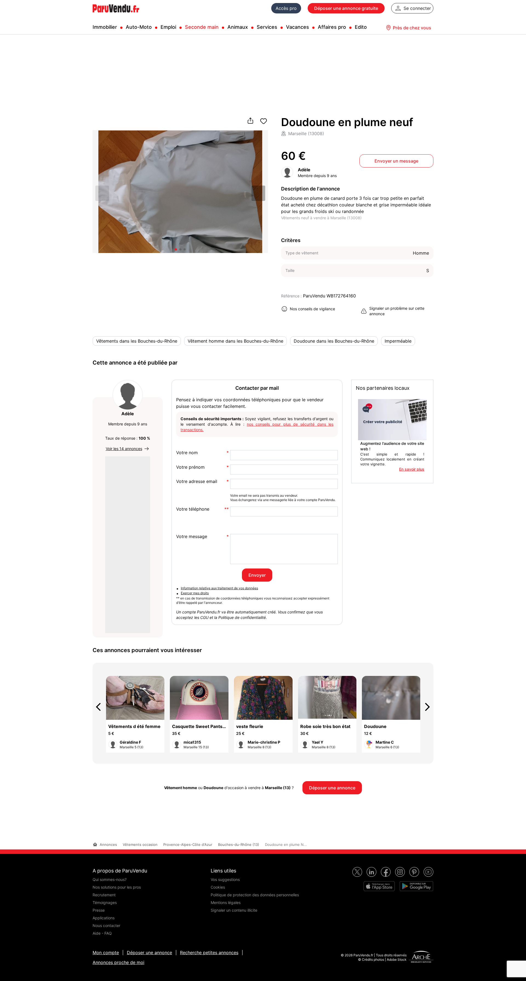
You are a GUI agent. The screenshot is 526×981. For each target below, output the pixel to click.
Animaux (237, 27)
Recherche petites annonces (209, 952)
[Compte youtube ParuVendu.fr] (428, 872)
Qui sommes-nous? (110, 879)
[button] (258, 193)
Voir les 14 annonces (124, 448)
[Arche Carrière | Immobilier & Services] (421, 957)
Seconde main (202, 27)
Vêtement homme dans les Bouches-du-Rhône (235, 341)
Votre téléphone (192, 509)
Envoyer (257, 575)
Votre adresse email (196, 481)
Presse (99, 910)
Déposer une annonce (149, 952)
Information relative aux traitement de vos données (219, 588)
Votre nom (187, 452)
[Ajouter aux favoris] (263, 121)
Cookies (218, 887)
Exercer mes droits (195, 593)
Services (267, 27)
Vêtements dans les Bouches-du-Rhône (136, 341)
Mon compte (106, 952)
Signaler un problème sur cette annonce (396, 311)
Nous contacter (106, 925)
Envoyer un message (396, 161)
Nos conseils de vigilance (312, 308)
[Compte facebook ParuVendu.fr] (386, 872)
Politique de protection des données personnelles (255, 894)
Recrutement (104, 894)
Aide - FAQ (102, 933)
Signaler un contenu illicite (234, 910)
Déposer (346, 8)
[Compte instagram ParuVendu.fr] (400, 872)
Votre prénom (190, 467)
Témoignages (105, 902)
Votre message (191, 536)
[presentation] (101, 707)
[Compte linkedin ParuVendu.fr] (371, 872)
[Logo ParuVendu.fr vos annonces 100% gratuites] (116, 15)
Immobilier (105, 27)
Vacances (297, 27)
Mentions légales (226, 902)
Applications (104, 917)
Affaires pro (332, 27)
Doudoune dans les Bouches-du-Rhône (334, 341)
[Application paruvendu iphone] (379, 886)
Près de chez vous (412, 27)
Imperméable (398, 341)
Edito (361, 27)
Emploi (168, 27)
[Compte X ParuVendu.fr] (357, 872)
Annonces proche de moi (118, 962)
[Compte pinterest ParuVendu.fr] (414, 872)
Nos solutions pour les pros (117, 887)
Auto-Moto (139, 27)
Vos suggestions (225, 879)
